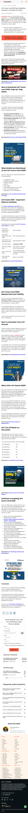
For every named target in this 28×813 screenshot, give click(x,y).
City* (5, 639)
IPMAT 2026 (5, 755)
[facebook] (3, 613)
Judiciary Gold (5, 769)
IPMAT (4, 742)
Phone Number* (7, 630)
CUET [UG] (5, 743)
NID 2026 (4, 759)
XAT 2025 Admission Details (16, 354)
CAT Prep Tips (17, 776)
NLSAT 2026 (5, 763)
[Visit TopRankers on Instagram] (7, 800)
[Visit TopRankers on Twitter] (10, 800)
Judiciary (4, 740)
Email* (5, 635)
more (24, 732)
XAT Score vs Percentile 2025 (17, 137)
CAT (3, 747)
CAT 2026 (4, 761)
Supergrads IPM (6, 770)
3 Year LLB (4, 748)
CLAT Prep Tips (18, 768)
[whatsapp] (7, 613)
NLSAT (16, 763)
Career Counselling (19, 761)
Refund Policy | (17, 809)
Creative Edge (5, 772)
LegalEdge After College (7, 774)
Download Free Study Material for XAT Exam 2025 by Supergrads (14, 37)
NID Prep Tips (17, 773)
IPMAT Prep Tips (18, 770)
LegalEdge (5, 768)
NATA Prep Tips (18, 772)
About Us (3, 811)
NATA (4, 744)
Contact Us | (22, 809)
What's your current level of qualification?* (12, 643)
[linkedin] (14, 613)
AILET (16, 740)
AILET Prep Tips (18, 769)
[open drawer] (1, 1)
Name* (5, 626)
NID (3, 746)
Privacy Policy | (12, 809)
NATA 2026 (5, 757)
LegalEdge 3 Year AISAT (7, 777)
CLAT (3, 739)
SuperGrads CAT (6, 776)
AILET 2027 (5, 760)
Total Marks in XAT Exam (15, 460)
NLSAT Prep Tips (18, 777)
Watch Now (14, 650)
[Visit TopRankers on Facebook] (5, 800)
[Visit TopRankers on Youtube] (2, 800)
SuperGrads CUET (6, 773)
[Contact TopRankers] (22, 2)
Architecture (17, 757)
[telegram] (10, 613)
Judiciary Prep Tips (19, 774)
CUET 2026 (5, 756)
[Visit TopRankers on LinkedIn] (12, 800)
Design (16, 759)
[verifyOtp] (22, 633)
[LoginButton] (26, 2)
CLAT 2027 (5, 753)
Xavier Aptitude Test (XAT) (12, 206)
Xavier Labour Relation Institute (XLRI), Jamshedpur (14, 520)
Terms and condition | (5, 809)
